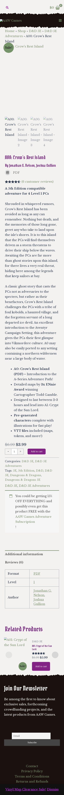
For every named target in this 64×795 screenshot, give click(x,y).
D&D (39, 470)
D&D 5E (35, 31)
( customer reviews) (37, 181)
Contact (32, 766)
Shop (22, 31)
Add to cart (36, 451)
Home (10, 31)
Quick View (16, 668)
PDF (36, 574)
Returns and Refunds (32, 781)
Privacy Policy (32, 771)
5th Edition (26, 470)
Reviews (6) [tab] (14, 562)
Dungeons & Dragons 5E (22, 479)
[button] (7, 8)
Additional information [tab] (24, 554)
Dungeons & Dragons (25, 475)
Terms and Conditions (32, 776)
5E (15, 470)
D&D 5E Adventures (34, 486)
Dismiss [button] (53, 789)
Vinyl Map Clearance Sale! (25, 789)
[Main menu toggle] (60, 20)
